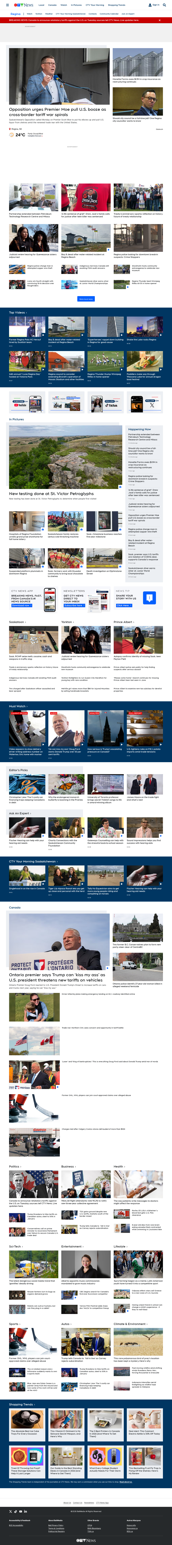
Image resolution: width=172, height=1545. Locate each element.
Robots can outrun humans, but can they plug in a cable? (41, 1307)
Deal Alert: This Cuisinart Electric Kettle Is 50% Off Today (144, 1432)
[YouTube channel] (20, 1511)
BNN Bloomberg (94, 1528)
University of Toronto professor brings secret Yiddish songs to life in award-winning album (105, 800)
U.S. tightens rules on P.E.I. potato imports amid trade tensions (143, 750)
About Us (67, 1503)
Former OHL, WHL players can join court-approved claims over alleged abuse (96, 1095)
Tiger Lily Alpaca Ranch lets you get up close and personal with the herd (66, 889)
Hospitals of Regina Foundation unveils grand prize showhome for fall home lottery (26, 537)
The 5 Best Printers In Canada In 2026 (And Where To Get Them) (105, 1434)
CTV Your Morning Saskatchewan (71, 14)
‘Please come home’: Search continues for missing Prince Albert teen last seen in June (136, 679)
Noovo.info (131, 1525)
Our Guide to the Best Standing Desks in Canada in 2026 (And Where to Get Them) (66, 1471)
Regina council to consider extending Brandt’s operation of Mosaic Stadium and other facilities (66, 377)
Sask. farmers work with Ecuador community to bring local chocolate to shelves (65, 574)
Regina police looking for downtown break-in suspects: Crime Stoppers (136, 255)
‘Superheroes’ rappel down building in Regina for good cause (105, 340)
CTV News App (102, 1503)
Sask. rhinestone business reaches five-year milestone (104, 535)
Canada (52, 5)
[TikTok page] (15, 1511)
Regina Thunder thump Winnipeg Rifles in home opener (104, 375)
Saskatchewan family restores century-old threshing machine (63, 535)
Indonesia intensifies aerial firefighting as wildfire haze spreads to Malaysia (144, 1384)
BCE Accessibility (16, 1525)
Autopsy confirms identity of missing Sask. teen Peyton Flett (137, 657)
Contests (93, 14)
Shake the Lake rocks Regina (141, 339)
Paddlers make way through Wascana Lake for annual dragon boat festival (144, 377)
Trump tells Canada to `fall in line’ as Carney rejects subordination (83, 1359)
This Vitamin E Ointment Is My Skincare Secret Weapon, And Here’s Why (65, 1434)
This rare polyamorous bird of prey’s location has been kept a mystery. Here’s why (136, 1359)
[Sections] (7, 5)
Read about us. (126, 1482)
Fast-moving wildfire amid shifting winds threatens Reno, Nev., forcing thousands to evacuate (147, 1370)
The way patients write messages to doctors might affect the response (136, 1202)
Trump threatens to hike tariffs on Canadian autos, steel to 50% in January (42, 1216)
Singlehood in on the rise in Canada (27, 888)
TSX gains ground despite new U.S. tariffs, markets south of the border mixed (94, 1214)
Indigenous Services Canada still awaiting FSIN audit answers (94, 267)
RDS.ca (130, 1531)
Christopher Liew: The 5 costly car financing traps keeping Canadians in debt (27, 800)
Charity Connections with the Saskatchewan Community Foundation (62, 843)
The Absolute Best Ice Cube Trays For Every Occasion (25, 1432)
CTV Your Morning (95, 5)
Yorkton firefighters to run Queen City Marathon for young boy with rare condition (84, 679)
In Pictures (76, 5)
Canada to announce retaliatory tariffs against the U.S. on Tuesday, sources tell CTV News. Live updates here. (33, 1203)
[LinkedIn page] (25, 1511)
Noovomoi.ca (132, 1528)
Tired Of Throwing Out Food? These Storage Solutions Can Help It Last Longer (26, 1471)
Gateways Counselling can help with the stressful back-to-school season (106, 841)
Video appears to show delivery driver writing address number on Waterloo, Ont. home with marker (26, 752)
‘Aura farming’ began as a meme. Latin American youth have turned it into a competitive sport (138, 1282)
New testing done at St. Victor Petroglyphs (51, 493)
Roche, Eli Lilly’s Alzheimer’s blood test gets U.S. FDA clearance (145, 1213)
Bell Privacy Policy (55, 1525)
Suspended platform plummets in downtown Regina (26, 572)
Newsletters (89, 1503)
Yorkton (38, 14)
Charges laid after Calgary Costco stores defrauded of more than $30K (93, 1129)
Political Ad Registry (56, 1531)
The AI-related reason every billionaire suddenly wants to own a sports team (42, 1371)
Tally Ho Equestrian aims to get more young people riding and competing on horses (103, 891)
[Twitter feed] (10, 1511)
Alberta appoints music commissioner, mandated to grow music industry (80, 1282)
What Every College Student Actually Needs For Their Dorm (105, 1469)
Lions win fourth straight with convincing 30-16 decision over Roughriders (40, 283)
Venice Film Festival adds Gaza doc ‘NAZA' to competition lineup (94, 1307)
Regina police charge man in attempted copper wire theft (40, 267)
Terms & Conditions (56, 1528)
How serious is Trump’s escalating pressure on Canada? (105, 750)
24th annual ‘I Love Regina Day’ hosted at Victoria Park (24, 375)
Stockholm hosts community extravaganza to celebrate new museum (145, 268)
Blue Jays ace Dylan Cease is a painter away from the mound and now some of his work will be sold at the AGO (42, 1386)
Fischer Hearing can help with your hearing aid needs (26, 841)
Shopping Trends (116, 5)
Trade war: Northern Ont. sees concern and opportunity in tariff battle (93, 1028)
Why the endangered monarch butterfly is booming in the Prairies (65, 798)
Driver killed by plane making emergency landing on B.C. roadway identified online (98, 994)
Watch (64, 5)
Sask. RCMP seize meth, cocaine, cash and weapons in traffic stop (30, 657)
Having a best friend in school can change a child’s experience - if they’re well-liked (147, 1307)
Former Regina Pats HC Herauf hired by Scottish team (25, 340)
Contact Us (77, 1503)
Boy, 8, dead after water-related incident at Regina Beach (64, 340)
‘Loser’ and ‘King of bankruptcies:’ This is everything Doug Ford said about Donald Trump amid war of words (110, 1062)
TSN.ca (91, 1531)
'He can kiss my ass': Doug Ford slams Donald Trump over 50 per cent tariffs (64, 752)
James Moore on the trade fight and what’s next (143, 798)
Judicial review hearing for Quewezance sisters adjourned (85, 657)
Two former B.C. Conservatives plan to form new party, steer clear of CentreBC (137, 945)
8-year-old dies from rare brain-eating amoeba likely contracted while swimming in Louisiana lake (147, 1227)
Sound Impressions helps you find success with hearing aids (144, 841)
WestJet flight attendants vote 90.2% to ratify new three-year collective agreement (84, 1202)
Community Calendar (109, 14)
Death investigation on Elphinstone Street (104, 572)
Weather (49, 14)
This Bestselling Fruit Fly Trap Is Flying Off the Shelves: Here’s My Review (145, 1471)
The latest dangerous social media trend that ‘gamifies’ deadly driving (32, 1282)
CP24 (90, 1525)
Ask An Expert (128, 14)
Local (41, 5)
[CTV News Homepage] (23, 5)
